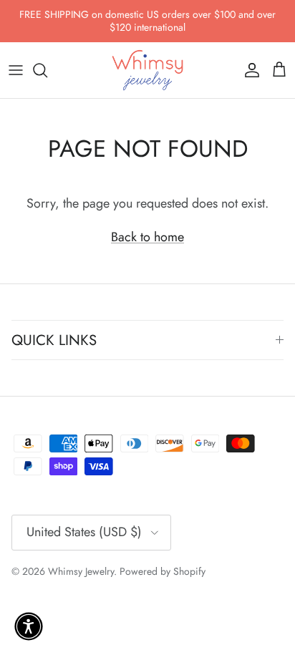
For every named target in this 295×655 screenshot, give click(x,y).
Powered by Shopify (162, 571)
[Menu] (16, 70)
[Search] (47, 70)
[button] (28, 626)
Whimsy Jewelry (81, 571)
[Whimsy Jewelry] (147, 70)
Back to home (147, 237)
